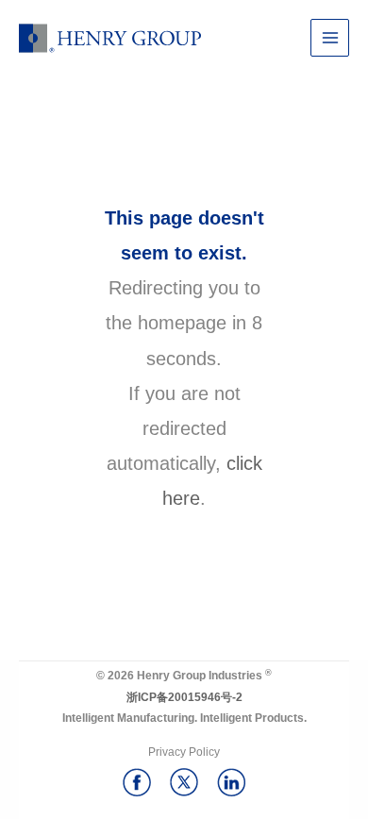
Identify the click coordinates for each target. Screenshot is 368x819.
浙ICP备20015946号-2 (184, 697)
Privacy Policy (184, 752)
